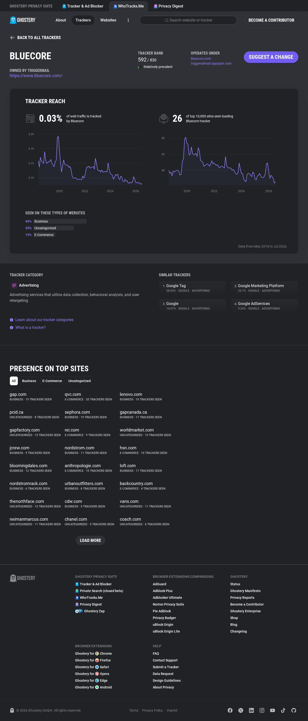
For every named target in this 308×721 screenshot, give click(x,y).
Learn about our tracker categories (44, 319)
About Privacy (163, 687)
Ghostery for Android (93, 687)
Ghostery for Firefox (93, 660)
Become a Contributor (271, 20)
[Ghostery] (23, 20)
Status (235, 584)
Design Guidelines (167, 680)
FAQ (156, 653)
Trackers (83, 20)
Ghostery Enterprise (245, 611)
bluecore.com (201, 59)
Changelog (238, 631)
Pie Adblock (162, 611)
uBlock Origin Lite (166, 631)
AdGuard (159, 584)
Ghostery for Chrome (93, 653)
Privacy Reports (242, 598)
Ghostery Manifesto (245, 591)
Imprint (172, 710)
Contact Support (165, 660)
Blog (233, 625)
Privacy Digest (171, 6)
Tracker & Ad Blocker (85, 6)
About (61, 20)
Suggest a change (271, 57)
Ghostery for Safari (92, 667)
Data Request (163, 674)
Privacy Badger (164, 618)
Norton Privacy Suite (168, 604)
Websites (108, 20)
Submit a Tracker (166, 667)
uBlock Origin (163, 625)
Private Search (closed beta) (101, 591)
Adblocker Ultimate (167, 598)
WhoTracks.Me (131, 6)
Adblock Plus (163, 591)
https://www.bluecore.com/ (36, 75)
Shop (234, 618)
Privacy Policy (152, 710)
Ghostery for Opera (92, 674)
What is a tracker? (30, 327)
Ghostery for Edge (91, 680)
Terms (133, 710)
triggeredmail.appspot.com (211, 63)
